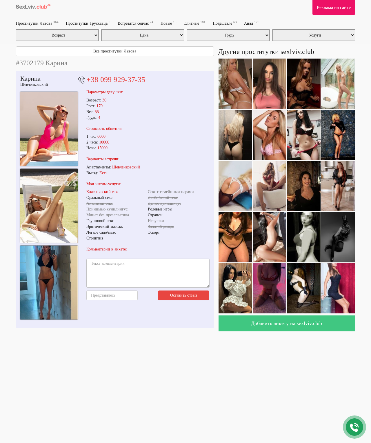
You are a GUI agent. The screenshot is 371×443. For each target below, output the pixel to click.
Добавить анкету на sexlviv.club (286, 323)
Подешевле (225, 23)
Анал (251, 23)
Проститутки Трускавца (88, 23)
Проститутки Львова (37, 23)
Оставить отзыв (183, 295)
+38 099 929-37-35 (115, 79)
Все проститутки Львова (114, 51)
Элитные (194, 23)
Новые (169, 23)
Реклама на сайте (334, 7)
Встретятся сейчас (135, 23)
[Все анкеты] (33, 7)
